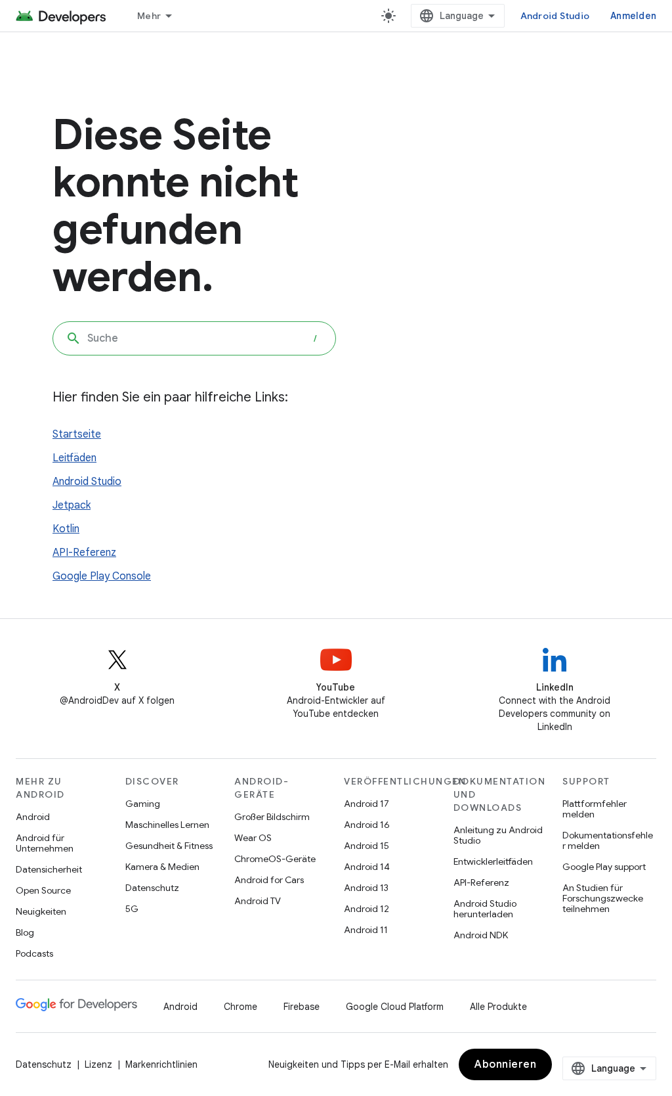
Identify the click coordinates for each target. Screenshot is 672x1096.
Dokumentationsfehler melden (607, 840)
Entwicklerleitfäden (493, 861)
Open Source (43, 890)
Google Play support (604, 867)
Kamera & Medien (162, 867)
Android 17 (366, 804)
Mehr (149, 16)
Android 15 (366, 846)
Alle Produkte (498, 1007)
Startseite (76, 434)
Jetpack (71, 505)
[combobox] (194, 338)
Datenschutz (152, 888)
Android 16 (367, 825)
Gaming (142, 804)
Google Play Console (101, 576)
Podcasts (34, 953)
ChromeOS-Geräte (275, 859)
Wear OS (253, 838)
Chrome (240, 1007)
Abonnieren (505, 1064)
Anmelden (633, 16)
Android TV (257, 901)
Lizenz (98, 1064)
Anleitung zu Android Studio (498, 835)
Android (33, 817)
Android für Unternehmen (45, 843)
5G (131, 909)
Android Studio (555, 16)
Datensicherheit (49, 869)
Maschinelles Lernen (167, 825)
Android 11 (366, 930)
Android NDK (480, 935)
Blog (25, 932)
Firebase (302, 1007)
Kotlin (65, 529)
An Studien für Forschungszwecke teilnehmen (602, 898)
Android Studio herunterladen (484, 909)
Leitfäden (74, 458)
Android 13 (366, 888)
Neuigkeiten (41, 911)
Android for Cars (269, 880)
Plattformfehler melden (594, 809)
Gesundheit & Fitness (169, 846)
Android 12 (366, 909)
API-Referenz (84, 552)
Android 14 (367, 867)
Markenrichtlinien (161, 1064)
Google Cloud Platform (395, 1007)
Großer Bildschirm (272, 817)
